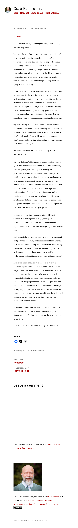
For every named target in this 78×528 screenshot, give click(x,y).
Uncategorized (38, 351)
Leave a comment (40, 28)
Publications (52, 12)
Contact (24, 12)
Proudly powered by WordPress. (35, 520)
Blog (16, 12)
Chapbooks (37, 12)
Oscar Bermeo (24, 8)
